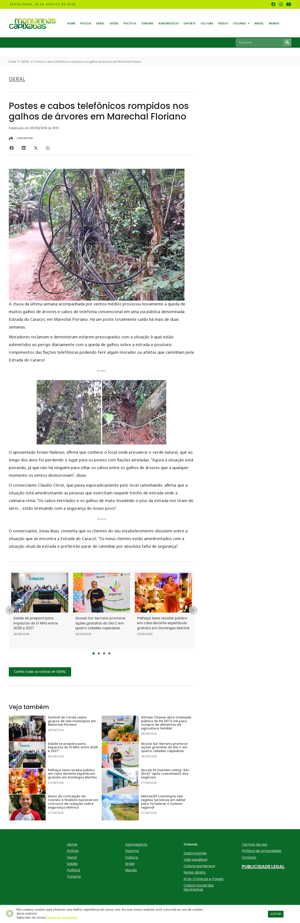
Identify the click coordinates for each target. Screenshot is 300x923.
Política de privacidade (261, 850)
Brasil (129, 863)
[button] (93, 653)
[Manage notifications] (9, 913)
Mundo (131, 870)
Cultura (131, 857)
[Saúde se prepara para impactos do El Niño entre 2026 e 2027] (39, 610)
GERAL (25, 61)
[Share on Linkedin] (24, 148)
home (12, 61)
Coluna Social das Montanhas (199, 887)
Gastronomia (195, 853)
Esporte (132, 850)
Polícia (72, 850)
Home (72, 844)
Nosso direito (195, 872)
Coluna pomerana (199, 866)
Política (73, 870)
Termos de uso (254, 844)
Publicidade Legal (263, 866)
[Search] (287, 42)
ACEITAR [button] (276, 914)
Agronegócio (136, 844)
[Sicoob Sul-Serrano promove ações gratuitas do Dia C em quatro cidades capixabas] (101, 610)
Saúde (72, 863)
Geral (72, 857)
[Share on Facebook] (11, 148)
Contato (249, 857)
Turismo (74, 876)
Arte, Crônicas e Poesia (203, 878)
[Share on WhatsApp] (48, 148)
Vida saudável (195, 859)
